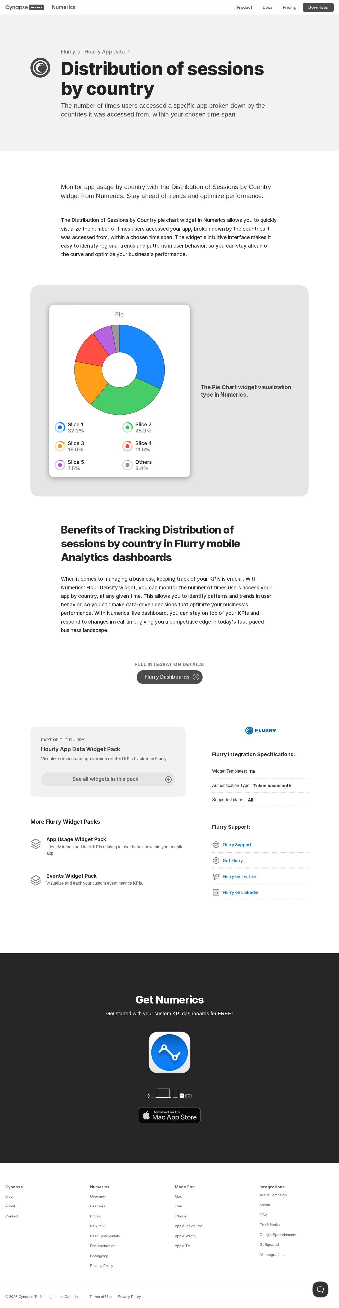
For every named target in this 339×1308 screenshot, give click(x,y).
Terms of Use (101, 1296)
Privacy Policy (129, 1296)
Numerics (64, 7)
